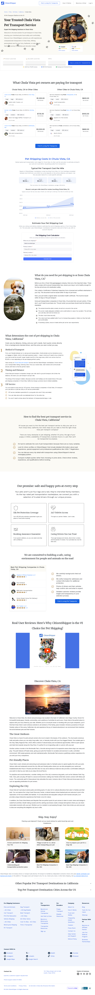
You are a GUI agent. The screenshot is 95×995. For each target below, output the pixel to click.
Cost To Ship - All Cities (28, 922)
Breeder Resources (60, 915)
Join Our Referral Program (85, 934)
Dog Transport (24, 907)
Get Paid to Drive (46, 916)
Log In (91, 3)
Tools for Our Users (86, 911)
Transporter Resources (44, 927)
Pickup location (10, 58)
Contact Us (71, 931)
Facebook (10, 953)
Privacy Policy (23, 986)
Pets (10, 12)
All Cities (15, 12)
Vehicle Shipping (9, 919)
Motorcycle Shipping (10, 925)
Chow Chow (8, 125)
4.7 (60, 48)
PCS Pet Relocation (10, 916)
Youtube (75, 953)
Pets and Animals (9, 907)
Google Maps (10, 959)
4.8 (73, 48)
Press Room (72, 928)
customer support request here (19, 975)
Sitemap (84, 915)
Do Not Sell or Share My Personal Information (42, 986)
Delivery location (34, 58)
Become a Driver (81, 3)
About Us (71, 907)
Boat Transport (25, 913)
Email (50, 58)
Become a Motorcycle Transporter (44, 921)
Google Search (33, 959)
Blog (83, 907)
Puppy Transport (60, 910)
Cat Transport (8, 913)
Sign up (43, 931)
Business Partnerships (86, 940)
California (21, 12)
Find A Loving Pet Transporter (49, 3)
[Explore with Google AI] (81, 974)
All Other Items (25, 919)
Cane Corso (8, 94)
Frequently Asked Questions (71, 920)
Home (5, 12)
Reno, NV (68, 110)
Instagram (10, 956)
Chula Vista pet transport (22, 362)
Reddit (53, 953)
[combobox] (13, 63)
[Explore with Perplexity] (84, 974)
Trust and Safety (71, 914)
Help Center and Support (72, 935)
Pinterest (75, 956)
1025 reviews (75, 50)
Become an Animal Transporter (44, 911)
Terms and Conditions (10, 986)
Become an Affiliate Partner (85, 927)
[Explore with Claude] (90, 974)
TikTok (52, 956)
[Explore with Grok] (87, 974)
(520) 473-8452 (17, 979)
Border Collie (8, 110)
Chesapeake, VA (70, 94)
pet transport (57, 283)
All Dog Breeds (25, 910)
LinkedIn (31, 956)
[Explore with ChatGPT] (78, 974)
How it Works (67, 3)
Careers (70, 925)
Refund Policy (72, 939)
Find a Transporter (26, 925)
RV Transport (8, 927)
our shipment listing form (81, 876)
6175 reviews (62, 50)
